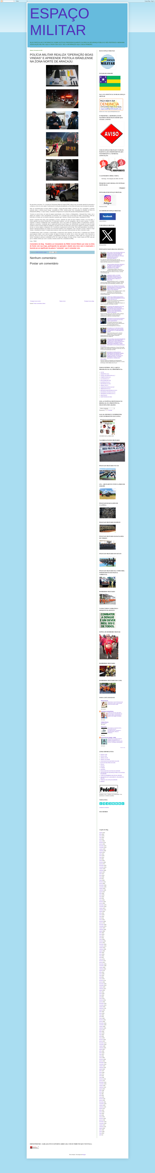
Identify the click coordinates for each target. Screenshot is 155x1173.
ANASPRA (103, 769)
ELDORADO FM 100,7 (105, 382)
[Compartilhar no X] (53, 252)
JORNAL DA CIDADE (105, 759)
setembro (101, 850)
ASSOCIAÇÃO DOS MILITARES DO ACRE (110, 761)
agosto (100, 832)
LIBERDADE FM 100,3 (105, 388)
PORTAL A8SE (104, 756)
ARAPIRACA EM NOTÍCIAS (107, 711)
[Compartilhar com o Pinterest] (56, 252)
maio (100, 837)
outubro (101, 849)
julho (100, 834)
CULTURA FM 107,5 (105, 378)
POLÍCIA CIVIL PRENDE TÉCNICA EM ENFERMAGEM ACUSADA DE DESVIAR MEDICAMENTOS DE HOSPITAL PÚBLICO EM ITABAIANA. (116, 288)
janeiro (100, 844)
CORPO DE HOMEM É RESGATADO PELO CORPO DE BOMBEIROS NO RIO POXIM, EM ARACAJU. (116, 298)
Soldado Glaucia (104, 722)
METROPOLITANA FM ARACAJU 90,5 (109, 390)
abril (100, 839)
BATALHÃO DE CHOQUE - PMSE (108, 737)
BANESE (102, 781)
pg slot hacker (104, 723)
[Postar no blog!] (51, 252)
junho (100, 835)
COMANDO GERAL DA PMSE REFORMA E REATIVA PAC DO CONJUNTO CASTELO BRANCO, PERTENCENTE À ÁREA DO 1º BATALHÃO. (114, 278)
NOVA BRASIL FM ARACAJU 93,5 (108, 392)
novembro (101, 847)
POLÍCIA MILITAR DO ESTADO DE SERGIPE (110, 771)
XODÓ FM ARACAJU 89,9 (106, 396)
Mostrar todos (122, 747)
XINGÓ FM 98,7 (104, 395)
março (100, 840)
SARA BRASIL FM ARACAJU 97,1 (108, 393)
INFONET (103, 766)
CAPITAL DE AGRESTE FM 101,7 (108, 375)
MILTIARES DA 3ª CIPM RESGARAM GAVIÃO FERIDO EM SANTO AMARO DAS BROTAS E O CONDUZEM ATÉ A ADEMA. (115, 330)
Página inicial (62, 301)
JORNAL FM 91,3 (104, 385)
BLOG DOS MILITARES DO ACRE (108, 762)
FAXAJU (102, 764)
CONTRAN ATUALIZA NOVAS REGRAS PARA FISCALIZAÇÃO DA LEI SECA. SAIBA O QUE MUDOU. (115, 319)
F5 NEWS (103, 767)
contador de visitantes (104, 807)
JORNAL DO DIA (104, 757)
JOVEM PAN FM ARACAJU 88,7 (108, 387)
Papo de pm (103, 726)
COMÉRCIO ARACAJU (106, 377)
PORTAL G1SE (104, 754)
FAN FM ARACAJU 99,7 (106, 383)
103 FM (102, 372)
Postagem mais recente (35, 301)
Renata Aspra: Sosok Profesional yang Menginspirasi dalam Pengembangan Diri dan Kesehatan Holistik (115, 703)
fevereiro (101, 842)
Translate (110, 410)
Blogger (84, 1154)
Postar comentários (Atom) (39, 303)
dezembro (101, 845)
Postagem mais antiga (89, 301)
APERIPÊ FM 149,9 (105, 374)
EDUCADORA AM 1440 (106, 380)
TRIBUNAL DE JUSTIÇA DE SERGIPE (109, 779)
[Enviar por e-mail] (50, 252)
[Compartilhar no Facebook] (54, 252)
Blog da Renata (104, 700)
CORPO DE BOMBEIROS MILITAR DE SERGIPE (111, 775)
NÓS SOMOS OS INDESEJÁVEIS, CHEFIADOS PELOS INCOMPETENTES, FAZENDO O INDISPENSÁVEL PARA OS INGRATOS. (114, 730)
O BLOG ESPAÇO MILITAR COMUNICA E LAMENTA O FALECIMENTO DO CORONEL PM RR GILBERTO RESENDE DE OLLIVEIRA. (115, 266)
